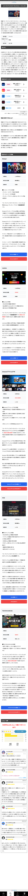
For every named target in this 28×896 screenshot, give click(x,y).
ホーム (3, 895)
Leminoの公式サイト (14, 362)
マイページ (25, 895)
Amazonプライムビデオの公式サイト (14, 488)
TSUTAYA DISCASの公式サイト (14, 712)
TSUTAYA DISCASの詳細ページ (14, 707)
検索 (10, 895)
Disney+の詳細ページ (14, 254)
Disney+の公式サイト (14, 258)
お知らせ (17, 895)
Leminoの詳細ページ (14, 358)
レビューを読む (22, 777)
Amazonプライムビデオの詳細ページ (14, 484)
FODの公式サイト (14, 601)
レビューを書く (20, 731)
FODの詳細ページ (14, 597)
